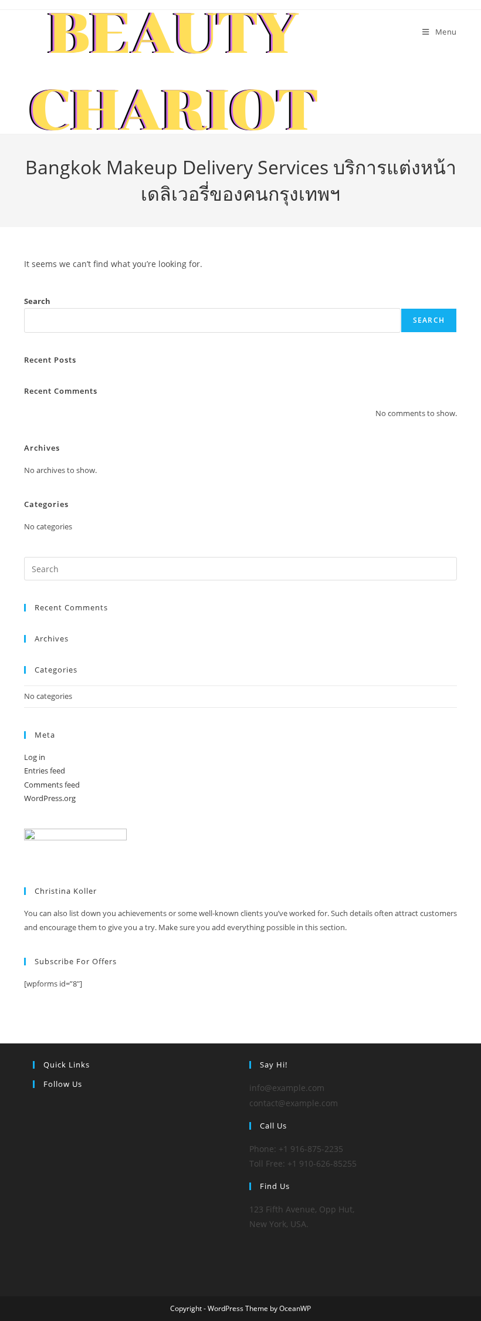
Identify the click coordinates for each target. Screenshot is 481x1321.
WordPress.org (50, 798)
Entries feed (44, 770)
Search (37, 301)
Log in (34, 757)
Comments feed (52, 784)
